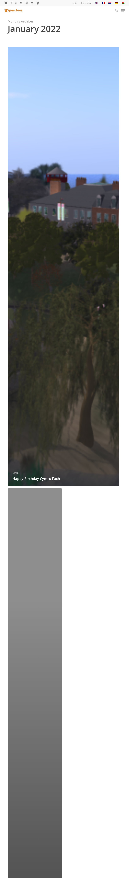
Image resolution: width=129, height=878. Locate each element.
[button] (123, 10)
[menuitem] (96, 3)
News (15, 472)
